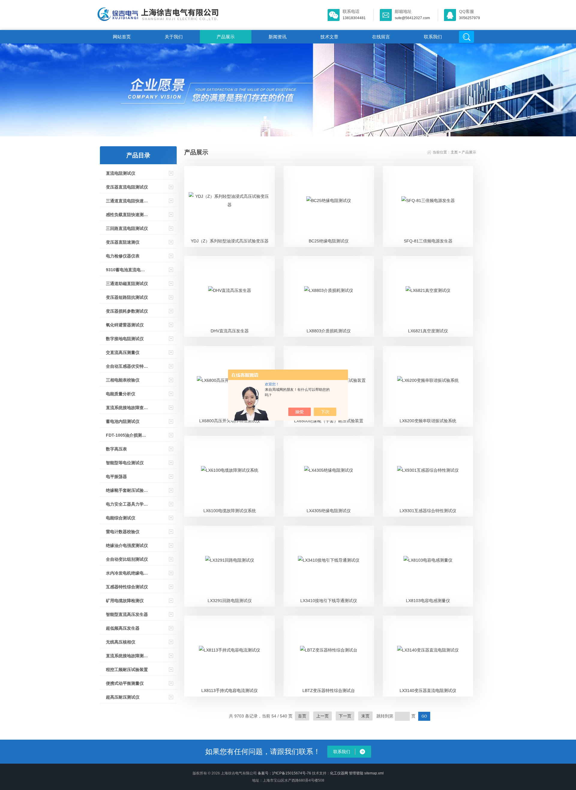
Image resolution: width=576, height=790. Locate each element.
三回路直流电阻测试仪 (127, 228)
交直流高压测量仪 (123, 352)
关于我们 (174, 36)
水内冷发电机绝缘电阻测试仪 (127, 573)
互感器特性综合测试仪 (127, 586)
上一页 (322, 716)
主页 (454, 152)
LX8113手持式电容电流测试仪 (229, 690)
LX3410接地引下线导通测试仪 (328, 600)
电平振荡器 (116, 476)
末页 (365, 716)
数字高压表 (116, 449)
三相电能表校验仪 (123, 380)
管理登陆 (356, 773)
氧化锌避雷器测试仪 (125, 324)
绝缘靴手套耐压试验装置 (127, 490)
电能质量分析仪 (120, 393)
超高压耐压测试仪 (123, 697)
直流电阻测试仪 (120, 173)
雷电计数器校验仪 (123, 531)
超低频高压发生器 (123, 628)
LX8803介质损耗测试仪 (329, 330)
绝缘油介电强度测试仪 (127, 545)
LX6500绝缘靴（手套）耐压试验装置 (328, 420)
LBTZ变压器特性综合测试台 (328, 690)
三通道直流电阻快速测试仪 (127, 200)
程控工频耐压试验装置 (127, 669)
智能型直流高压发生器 (127, 614)
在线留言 (381, 36)
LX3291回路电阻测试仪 (230, 600)
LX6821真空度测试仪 (428, 330)
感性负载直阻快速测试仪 (127, 214)
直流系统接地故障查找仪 (127, 407)
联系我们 (433, 36)
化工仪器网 (339, 773)
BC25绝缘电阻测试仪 (329, 241)
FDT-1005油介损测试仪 (127, 435)
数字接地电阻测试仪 (125, 338)
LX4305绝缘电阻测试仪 (329, 510)
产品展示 (226, 36)
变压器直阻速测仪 (123, 242)
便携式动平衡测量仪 (125, 683)
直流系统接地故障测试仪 (127, 655)
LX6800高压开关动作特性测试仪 (229, 420)
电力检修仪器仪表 (123, 256)
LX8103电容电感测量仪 (428, 600)
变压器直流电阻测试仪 (127, 187)
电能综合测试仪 (120, 517)
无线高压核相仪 (120, 642)
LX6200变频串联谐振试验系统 (428, 420)
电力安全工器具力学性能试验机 (127, 504)
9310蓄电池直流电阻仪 (127, 269)
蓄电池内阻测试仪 (123, 421)
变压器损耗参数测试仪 (127, 311)
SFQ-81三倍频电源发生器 (428, 241)
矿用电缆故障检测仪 (125, 600)
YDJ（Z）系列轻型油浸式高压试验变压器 (229, 241)
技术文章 (329, 36)
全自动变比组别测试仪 (127, 559)
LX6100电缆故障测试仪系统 (229, 510)
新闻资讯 (277, 36)
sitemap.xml (374, 773)
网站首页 (122, 36)
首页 (302, 716)
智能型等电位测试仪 (125, 462)
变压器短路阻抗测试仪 (127, 297)
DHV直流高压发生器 (230, 330)
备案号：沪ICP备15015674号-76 (284, 773)
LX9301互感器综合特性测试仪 (428, 510)
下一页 (345, 716)
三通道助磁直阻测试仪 (127, 283)
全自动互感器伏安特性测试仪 (127, 366)
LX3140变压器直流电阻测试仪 (428, 690)
